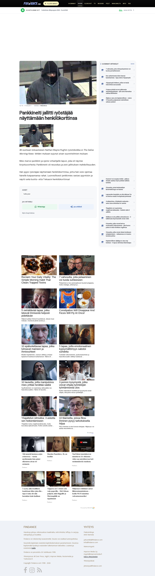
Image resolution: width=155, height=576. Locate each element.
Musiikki (101, 3)
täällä (34, 548)
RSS (129, 3)
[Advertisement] (117, 140)
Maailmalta (116, 3)
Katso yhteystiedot (91, 557)
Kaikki (132, 64)
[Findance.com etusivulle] (32, 3)
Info (124, 3)
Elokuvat (88, 3)
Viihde (80, 3)
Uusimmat (72, 3)
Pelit (108, 3)
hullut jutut (27, 194)
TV (95, 3)
